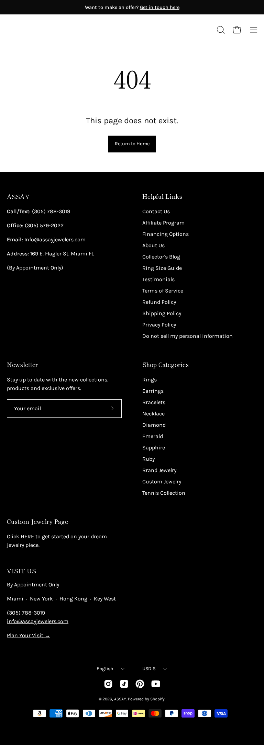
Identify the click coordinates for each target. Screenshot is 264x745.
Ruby (148, 459)
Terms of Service (162, 290)
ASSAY (18, 196)
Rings (149, 379)
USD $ (149, 669)
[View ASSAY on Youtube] (156, 684)
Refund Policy (159, 302)
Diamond (154, 425)
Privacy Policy (159, 324)
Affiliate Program (163, 222)
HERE (27, 536)
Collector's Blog (161, 256)
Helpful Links (162, 196)
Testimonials (158, 279)
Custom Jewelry (161, 481)
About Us (153, 245)
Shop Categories (165, 364)
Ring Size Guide (162, 268)
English (105, 669)
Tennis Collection (163, 493)
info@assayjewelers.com (37, 621)
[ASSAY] (38, 30)
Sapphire (153, 447)
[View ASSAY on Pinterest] (140, 684)
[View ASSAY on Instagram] (108, 684)
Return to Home (132, 144)
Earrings (153, 391)
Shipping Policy (161, 313)
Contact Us (156, 211)
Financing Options (165, 234)
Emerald (152, 436)
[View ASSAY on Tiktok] (124, 684)
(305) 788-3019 (26, 612)
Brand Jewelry (159, 470)
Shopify (157, 699)
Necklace (153, 413)
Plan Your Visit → (28, 635)
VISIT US (21, 570)
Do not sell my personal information (187, 336)
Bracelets (153, 402)
